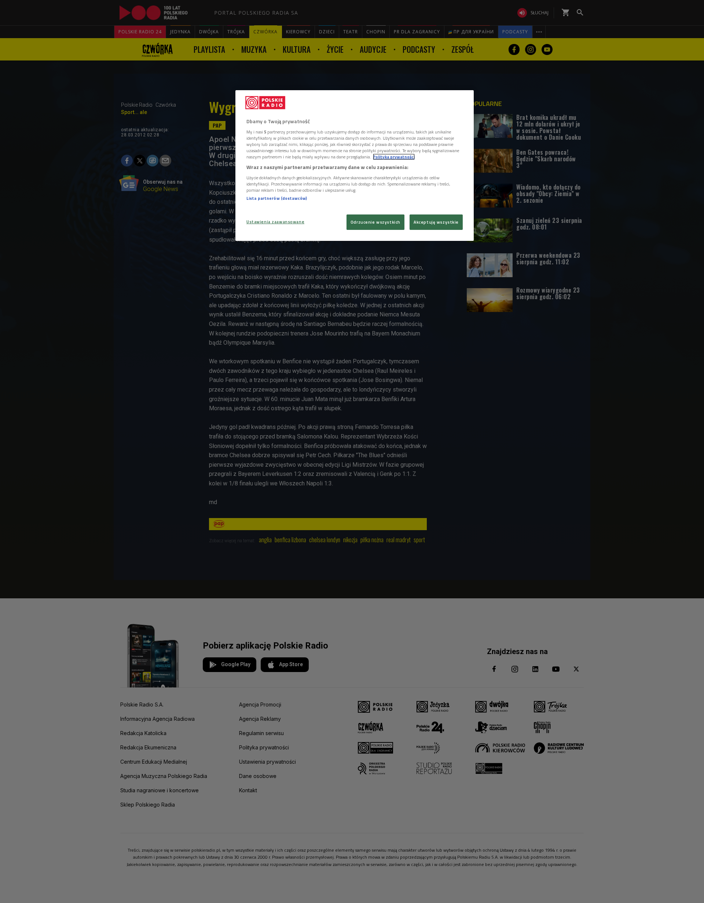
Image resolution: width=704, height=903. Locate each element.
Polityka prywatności (394, 157)
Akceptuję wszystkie (436, 222)
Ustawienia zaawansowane (275, 222)
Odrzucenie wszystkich (375, 222)
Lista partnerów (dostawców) (276, 198)
